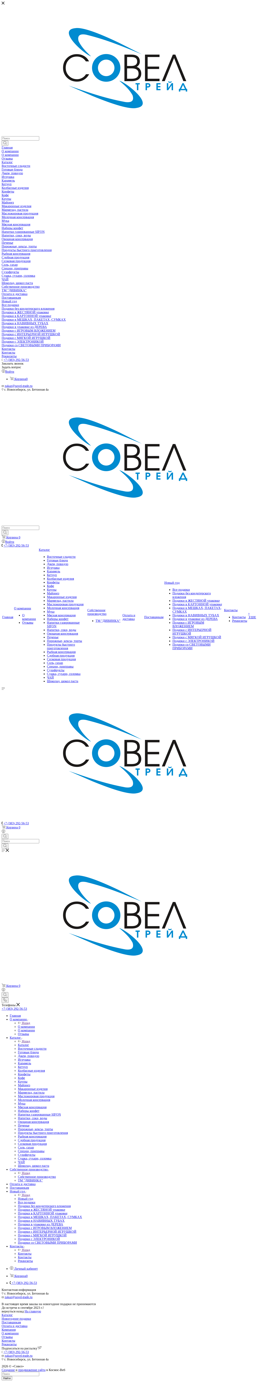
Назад (26, 1023)
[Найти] (5, 143)
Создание (8, 1370)
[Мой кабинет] (3, 832)
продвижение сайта (32, 1370)
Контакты (24, 1253)
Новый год (25, 1198)
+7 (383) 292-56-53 (16, 360)
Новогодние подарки (16, 1318)
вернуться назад (13, 1311)
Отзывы (7, 1337)
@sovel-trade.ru (22, 386)
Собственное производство (37, 1176)
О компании (26, 1026)
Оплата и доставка (14, 1326)
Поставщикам (11, 1322)
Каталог (23, 1045)
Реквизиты (9, 1344)
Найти (7, 1378)
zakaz (8, 386)
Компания (9, 1329)
